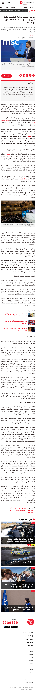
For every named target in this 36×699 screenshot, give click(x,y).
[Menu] (3, 3)
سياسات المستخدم (28, 633)
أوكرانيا (11, 510)
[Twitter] (14, 622)
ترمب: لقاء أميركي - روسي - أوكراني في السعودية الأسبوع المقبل (14, 315)
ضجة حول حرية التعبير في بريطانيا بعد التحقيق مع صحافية (15, 329)
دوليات (21, 519)
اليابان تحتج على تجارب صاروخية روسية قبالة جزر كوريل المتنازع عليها (19, 586)
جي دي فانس (22, 508)
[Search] (9, 3)
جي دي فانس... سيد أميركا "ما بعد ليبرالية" (16, 322)
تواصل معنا (30, 642)
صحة (31, 676)
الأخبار (31, 7)
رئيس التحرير (29, 639)
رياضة (31, 673)
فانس (29, 136)
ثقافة (6, 7)
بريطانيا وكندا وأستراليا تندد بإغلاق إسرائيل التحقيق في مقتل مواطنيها (20, 540)
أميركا (15, 508)
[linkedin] (8, 622)
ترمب (8, 154)
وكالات (31, 35)
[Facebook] (17, 622)
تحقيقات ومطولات (28, 679)
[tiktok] (6, 622)
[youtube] (10, 622)
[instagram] (12, 622)
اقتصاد (13, 7)
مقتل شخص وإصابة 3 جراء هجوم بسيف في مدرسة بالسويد (19, 563)
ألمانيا (5, 508)
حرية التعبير (23, 179)
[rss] (3, 622)
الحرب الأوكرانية (29, 512)
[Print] (20, 75)
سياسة (25, 7)
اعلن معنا (30, 645)
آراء (19, 7)
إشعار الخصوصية (28, 636)
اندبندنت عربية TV (28, 682)
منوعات (31, 670)
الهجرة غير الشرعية (20, 510)
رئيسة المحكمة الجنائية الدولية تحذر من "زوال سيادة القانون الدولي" (18, 608)
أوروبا (10, 508)
